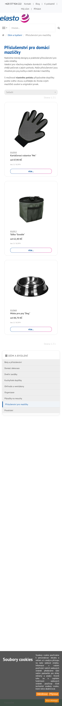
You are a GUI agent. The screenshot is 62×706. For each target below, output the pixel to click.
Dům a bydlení (18, 355)
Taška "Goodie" (17, 234)
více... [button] (31, 171)
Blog (38, 3)
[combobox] (31, 92)
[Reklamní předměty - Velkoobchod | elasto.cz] (15, 17)
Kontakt (27, 3)
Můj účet (25, 8)
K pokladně (49, 3)
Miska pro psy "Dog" (20, 313)
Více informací (52, 701)
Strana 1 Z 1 (50, 97)
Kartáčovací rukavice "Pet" (23, 155)
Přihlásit (37, 8)
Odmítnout (42, 694)
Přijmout (53, 694)
